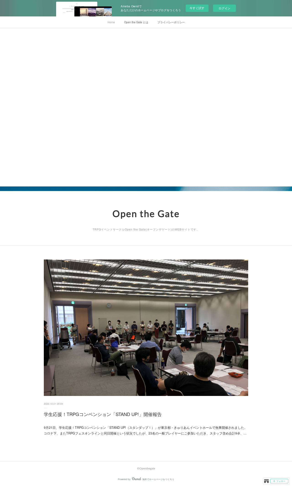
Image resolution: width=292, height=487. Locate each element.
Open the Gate (146, 213)
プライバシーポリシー (171, 22)
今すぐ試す (197, 8)
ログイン (224, 8)
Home (111, 22)
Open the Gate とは (136, 22)
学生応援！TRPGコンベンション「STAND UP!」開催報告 (103, 414)
